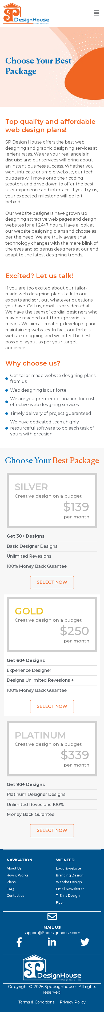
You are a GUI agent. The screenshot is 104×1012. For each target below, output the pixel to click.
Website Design (69, 882)
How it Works (17, 875)
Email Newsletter (70, 889)
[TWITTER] (85, 942)
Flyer (60, 902)
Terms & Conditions (36, 1002)
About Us (14, 868)
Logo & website (68, 868)
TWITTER (84, 951)
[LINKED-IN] (52, 942)
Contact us (15, 896)
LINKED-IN (52, 951)
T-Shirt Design (68, 896)
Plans (11, 882)
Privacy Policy (73, 1002)
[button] (96, 13)
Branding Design (69, 875)
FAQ (10, 889)
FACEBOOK (19, 951)
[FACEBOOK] (19, 942)
